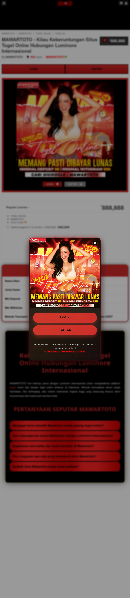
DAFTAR (65, 330)
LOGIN (65, 317)
